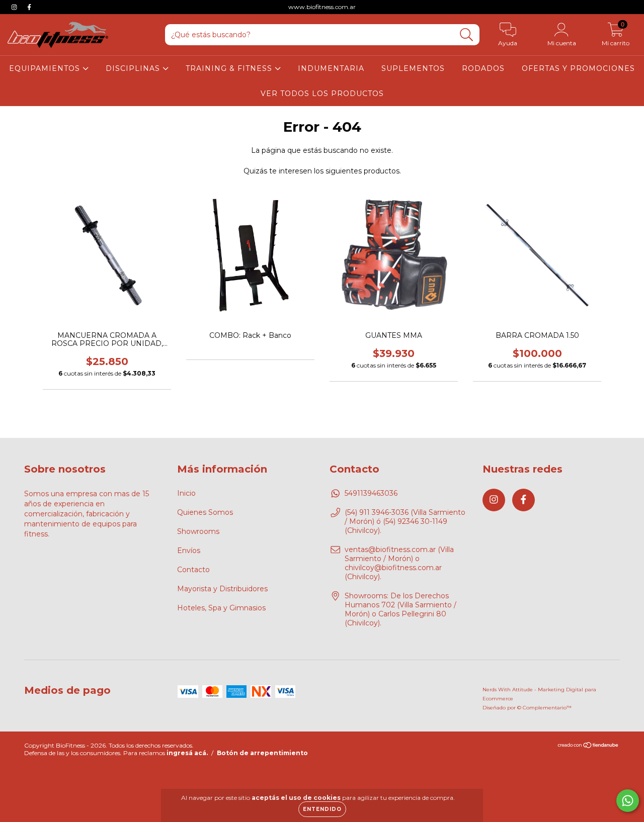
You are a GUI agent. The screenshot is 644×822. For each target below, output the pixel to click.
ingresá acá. (187, 753)
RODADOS (483, 68)
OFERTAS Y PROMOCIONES (578, 68)
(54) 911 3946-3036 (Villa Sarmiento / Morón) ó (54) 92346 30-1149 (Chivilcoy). (405, 521)
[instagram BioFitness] (15, 7)
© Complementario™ (544, 707)
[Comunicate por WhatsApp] (627, 800)
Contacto (193, 569)
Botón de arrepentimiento (262, 753)
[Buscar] (466, 35)
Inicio (186, 493)
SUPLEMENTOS (413, 68)
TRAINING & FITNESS (230, 68)
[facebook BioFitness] (29, 7)
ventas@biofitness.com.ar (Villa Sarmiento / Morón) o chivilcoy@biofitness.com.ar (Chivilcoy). (399, 563)
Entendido (322, 809)
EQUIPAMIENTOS (46, 68)
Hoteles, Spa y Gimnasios (221, 607)
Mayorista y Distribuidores (222, 588)
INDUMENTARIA (331, 68)
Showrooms (198, 531)
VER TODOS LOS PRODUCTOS (322, 93)
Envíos (188, 550)
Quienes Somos (205, 512)
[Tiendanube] (588, 746)
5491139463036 (371, 493)
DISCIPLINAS (134, 68)
